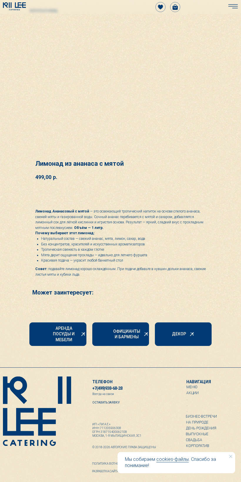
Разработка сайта (105, 471)
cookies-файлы (172, 459)
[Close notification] (231, 456)
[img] (14, 6)
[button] (106, 402)
